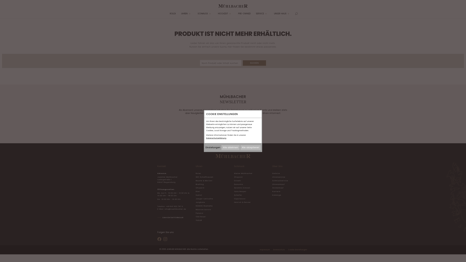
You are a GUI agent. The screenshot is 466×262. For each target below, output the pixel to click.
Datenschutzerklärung (216, 138)
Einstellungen (213, 147)
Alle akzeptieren (250, 147)
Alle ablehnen (230, 147)
